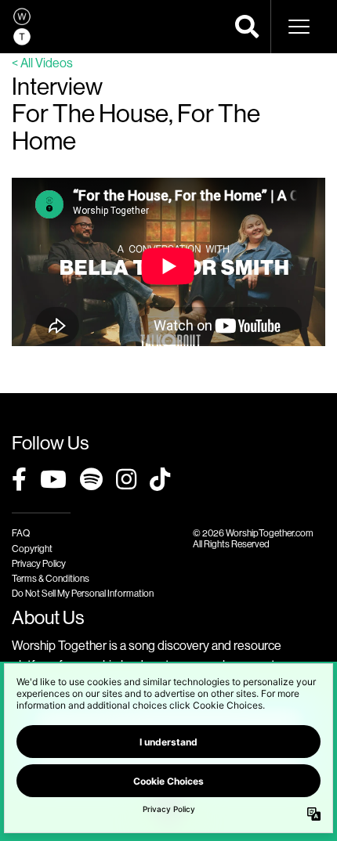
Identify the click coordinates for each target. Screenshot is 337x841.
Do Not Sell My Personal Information (83, 593)
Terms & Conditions (50, 578)
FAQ (21, 533)
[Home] (22, 26)
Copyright (32, 548)
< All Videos (42, 62)
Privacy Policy (39, 563)
